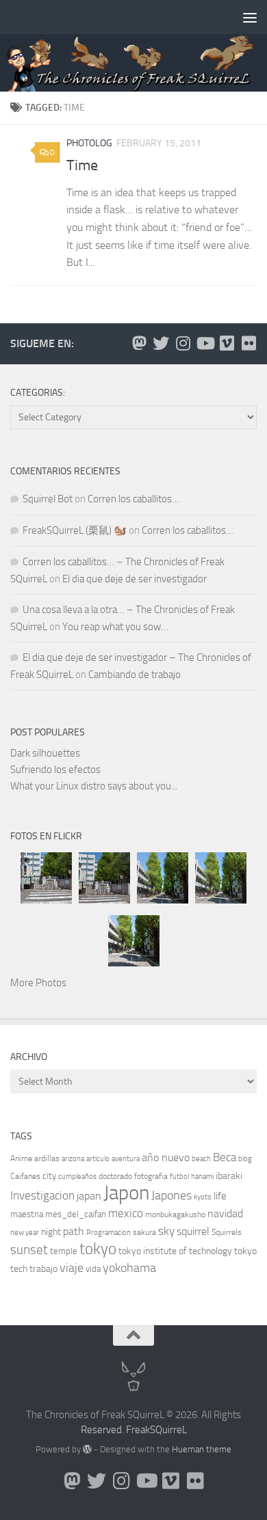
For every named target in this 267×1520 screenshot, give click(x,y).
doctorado (115, 1176)
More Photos (38, 983)
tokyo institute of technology (175, 1251)
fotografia (151, 1176)
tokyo (97, 1249)
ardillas (47, 1158)
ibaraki (229, 1176)
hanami (202, 1176)
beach (201, 1158)
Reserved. (102, 1430)
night (51, 1232)
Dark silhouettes (45, 753)
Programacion (108, 1232)
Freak (138, 1430)
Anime (21, 1158)
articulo (98, 1158)
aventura (126, 1158)
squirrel (193, 1231)
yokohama (129, 1267)
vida (93, 1269)
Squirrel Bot (48, 499)
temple (63, 1251)
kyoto (203, 1197)
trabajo (43, 1269)
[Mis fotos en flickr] (248, 343)
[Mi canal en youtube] (204, 343)
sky (166, 1231)
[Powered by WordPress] (87, 1449)
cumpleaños (77, 1176)
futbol (179, 1176)
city (49, 1176)
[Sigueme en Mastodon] (139, 343)
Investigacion (42, 1195)
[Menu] (250, 17)
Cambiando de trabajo (134, 674)
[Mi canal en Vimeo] (226, 343)
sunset (29, 1250)
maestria (26, 1214)
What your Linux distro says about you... (93, 786)
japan (89, 1195)
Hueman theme (201, 1449)
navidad (225, 1213)
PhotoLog (89, 143)
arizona (73, 1158)
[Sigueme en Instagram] (183, 343)
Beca (224, 1157)
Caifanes (25, 1176)
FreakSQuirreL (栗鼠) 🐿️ (75, 530)
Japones (171, 1195)
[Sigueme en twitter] (161, 343)
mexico (125, 1213)
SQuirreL (168, 1430)
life (220, 1196)
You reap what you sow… (115, 627)
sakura (144, 1232)
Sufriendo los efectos (55, 769)
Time (82, 165)
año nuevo (166, 1157)
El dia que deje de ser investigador (134, 579)
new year (24, 1232)
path (73, 1231)
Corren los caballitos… (133, 499)
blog (245, 1158)
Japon (126, 1193)
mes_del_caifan (75, 1214)
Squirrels (227, 1232)
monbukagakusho (175, 1214)
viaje (72, 1267)
